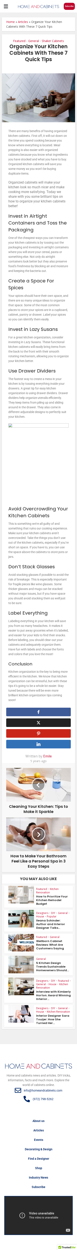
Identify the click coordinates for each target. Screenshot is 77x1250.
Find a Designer (38, 1158)
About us (38, 1121)
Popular (51, 916)
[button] (5, 6)
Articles (23, 22)
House (40, 916)
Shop (38, 1168)
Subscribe (38, 1187)
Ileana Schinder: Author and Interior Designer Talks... (50, 924)
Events (38, 1139)
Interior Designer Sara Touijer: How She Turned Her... (52, 1019)
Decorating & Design (38, 1149)
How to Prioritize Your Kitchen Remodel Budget (52, 900)
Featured (19, 41)
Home (10, 22)
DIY (53, 913)
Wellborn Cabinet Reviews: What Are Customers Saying (50, 944)
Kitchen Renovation (47, 890)
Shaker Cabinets (53, 41)
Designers (42, 913)
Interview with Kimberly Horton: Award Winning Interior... (53, 995)
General (33, 41)
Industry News (38, 1177)
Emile (47, 756)
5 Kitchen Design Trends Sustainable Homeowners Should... (52, 966)
